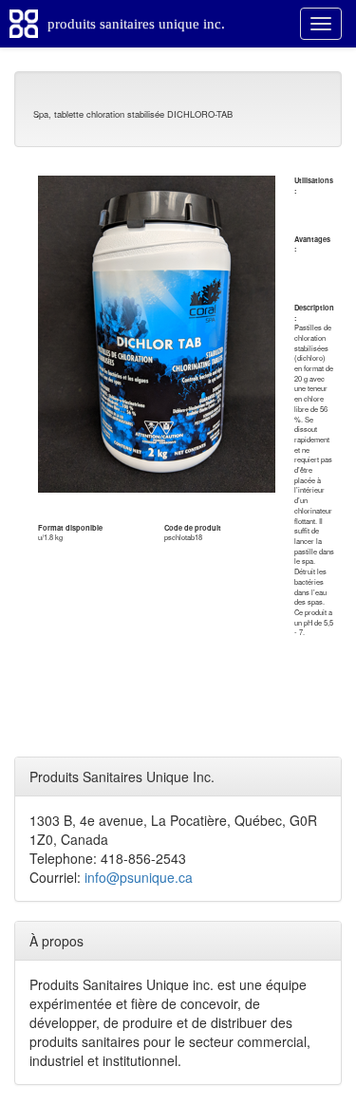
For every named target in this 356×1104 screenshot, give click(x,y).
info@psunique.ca (138, 877)
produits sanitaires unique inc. (136, 23)
